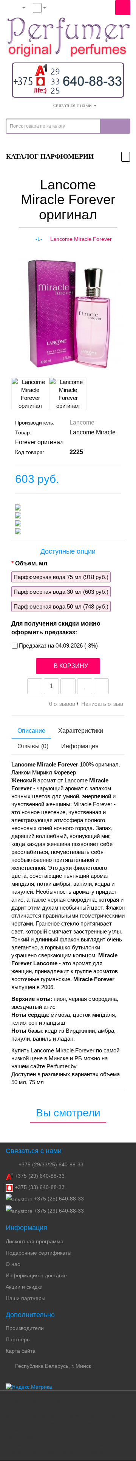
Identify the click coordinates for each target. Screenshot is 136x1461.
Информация (80, 746)
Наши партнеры (25, 1298)
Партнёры (18, 1339)
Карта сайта (21, 1351)
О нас (13, 1264)
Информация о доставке (36, 1275)
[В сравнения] (101, 686)
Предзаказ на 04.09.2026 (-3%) (58, 645)
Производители (25, 1328)
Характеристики (80, 730)
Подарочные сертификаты (38, 1253)
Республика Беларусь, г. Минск (52, 1366)
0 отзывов (62, 704)
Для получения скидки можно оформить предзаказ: (55, 627)
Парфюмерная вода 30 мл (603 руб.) (61, 591)
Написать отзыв (102, 704)
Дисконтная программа (34, 1241)
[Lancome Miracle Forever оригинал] (17, 363)
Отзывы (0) (32, 746)
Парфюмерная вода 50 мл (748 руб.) (61, 606)
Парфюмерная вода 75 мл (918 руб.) (61, 577)
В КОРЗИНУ (70, 666)
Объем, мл (31, 563)
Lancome (82, 422)
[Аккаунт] (17, 7)
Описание (31, 730)
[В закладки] (84, 686)
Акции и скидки (24, 1287)
